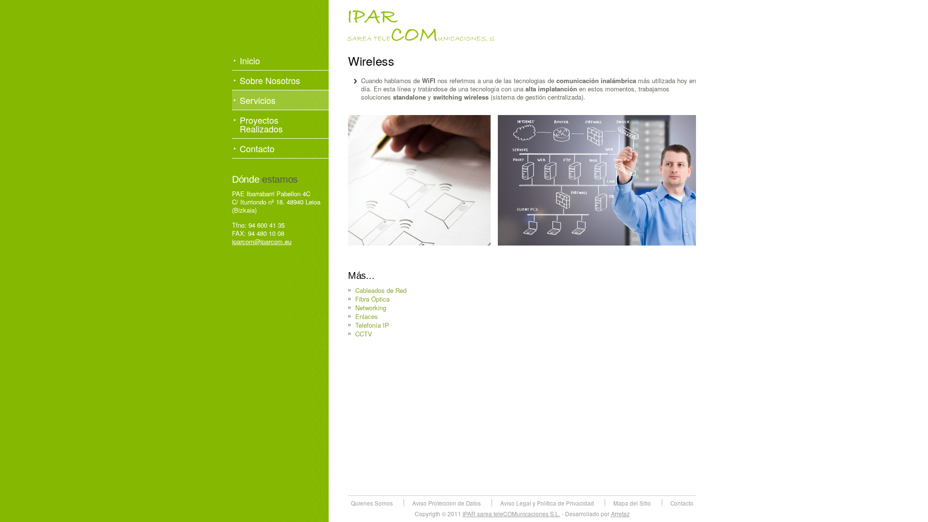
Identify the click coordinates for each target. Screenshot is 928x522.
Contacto (257, 148)
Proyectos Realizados (261, 124)
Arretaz (620, 513)
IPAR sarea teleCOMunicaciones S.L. (511, 513)
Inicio (250, 60)
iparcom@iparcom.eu (261, 241)
